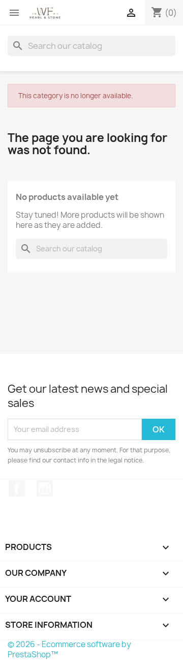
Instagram (45, 488)
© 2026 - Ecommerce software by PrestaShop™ (69, 649)
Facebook (17, 488)
